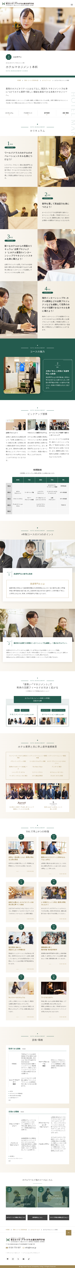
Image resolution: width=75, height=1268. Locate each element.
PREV (4, 795)
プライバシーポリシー (13, 1253)
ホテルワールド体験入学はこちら (15, 1217)
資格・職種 (66, 113)
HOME (19, 80)
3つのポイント (28, 113)
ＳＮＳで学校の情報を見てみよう (59, 1217)
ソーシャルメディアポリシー (31, 1253)
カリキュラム (9, 113)
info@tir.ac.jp (30, 1247)
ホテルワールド (46, 80)
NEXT (67, 360)
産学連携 (46, 113)
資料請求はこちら (37, 1217)
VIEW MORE (30, 871)
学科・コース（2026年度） (31, 80)
